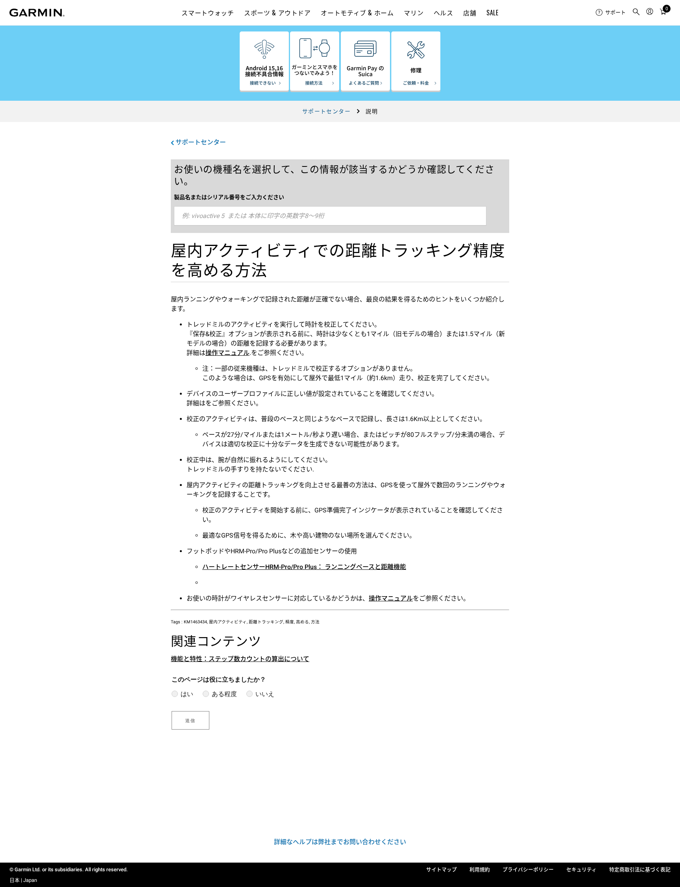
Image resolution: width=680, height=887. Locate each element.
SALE (492, 12)
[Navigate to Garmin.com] (37, 12)
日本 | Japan (23, 880)
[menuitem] (611, 12)
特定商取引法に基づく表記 (640, 869)
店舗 (469, 12)
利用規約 (479, 869)
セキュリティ (581, 869)
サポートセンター (326, 111)
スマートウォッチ (207, 12)
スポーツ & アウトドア (277, 12)
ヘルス (443, 12)
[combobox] (330, 216)
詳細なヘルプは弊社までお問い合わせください (340, 842)
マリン (413, 12)
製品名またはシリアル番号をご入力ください (229, 197)
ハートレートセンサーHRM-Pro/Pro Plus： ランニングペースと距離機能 (304, 567)
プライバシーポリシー (528, 869)
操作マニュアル (227, 353)
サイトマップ (441, 869)
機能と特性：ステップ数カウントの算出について (240, 659)
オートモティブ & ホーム (357, 12)
